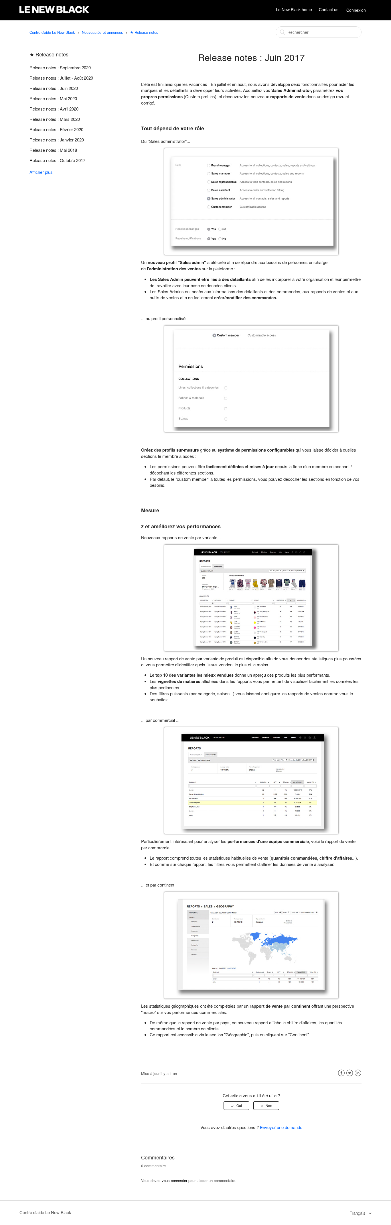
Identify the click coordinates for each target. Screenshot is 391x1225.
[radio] (236, 1105)
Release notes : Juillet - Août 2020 (61, 78)
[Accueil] (54, 13)
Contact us (328, 9)
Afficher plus (41, 172)
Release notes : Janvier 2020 (56, 140)
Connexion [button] (356, 10)
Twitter (349, 1073)
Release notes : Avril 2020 (53, 109)
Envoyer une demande (281, 1127)
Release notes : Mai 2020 (53, 98)
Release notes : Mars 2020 (54, 119)
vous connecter (174, 1180)
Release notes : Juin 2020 (53, 88)
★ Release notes (144, 32)
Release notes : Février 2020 (56, 129)
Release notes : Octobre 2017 (57, 160)
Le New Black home (294, 9)
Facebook (341, 1073)
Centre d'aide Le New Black (52, 32)
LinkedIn (358, 1073)
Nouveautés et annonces (102, 32)
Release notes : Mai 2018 (53, 150)
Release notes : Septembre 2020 (60, 67)
